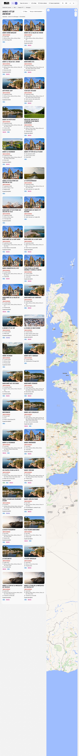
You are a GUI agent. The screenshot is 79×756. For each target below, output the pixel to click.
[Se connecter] (70, 3)
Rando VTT (21, 7)
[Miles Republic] (6, 3)
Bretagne (28, 7)
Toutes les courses (6, 7)
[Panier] (73, 3)
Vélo (15, 7)
